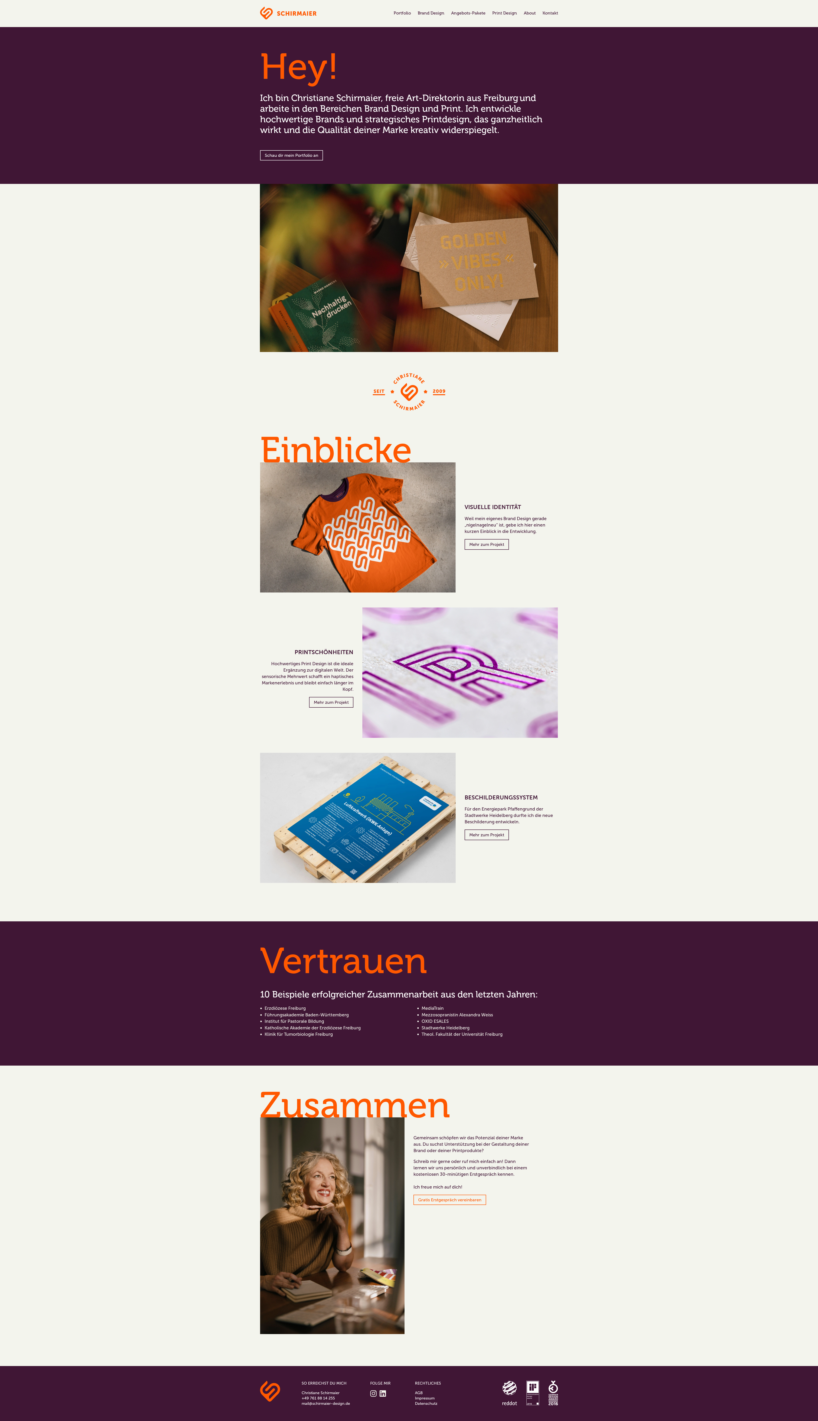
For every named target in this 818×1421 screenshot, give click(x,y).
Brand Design (431, 13)
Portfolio (402, 13)
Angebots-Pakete (468, 13)
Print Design (504, 13)
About (530, 13)
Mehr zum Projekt (486, 544)
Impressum (425, 1398)
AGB (419, 1393)
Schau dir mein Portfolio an (291, 155)
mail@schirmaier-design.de (326, 1403)
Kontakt (550, 13)
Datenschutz (426, 1403)
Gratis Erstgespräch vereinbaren (449, 1199)
